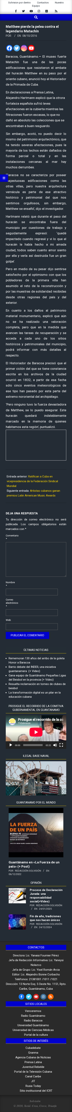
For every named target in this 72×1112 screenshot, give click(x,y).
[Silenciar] (55, 745)
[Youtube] (31, 48)
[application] (36, 732)
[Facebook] (9, 48)
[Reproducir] (11, 745)
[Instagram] (24, 48)
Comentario (10, 537)
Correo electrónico (10, 603)
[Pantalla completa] (61, 745)
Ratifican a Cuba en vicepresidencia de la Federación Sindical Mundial (32, 481)
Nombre (10, 584)
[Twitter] (16, 48)
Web (8, 620)
